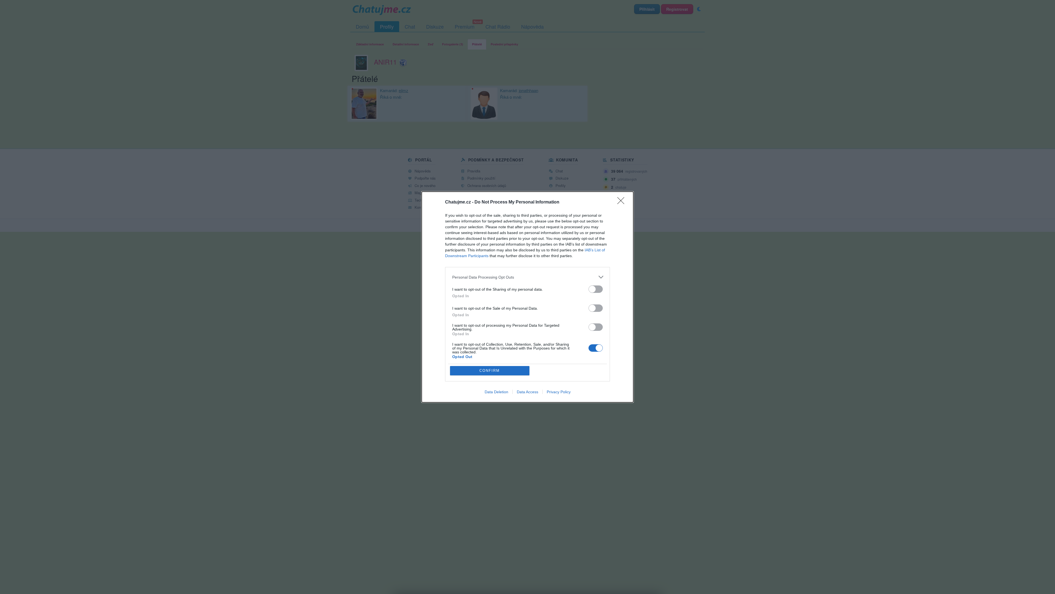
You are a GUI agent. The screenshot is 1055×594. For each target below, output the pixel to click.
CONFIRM (489, 371)
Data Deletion (496, 392)
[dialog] (527, 297)
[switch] (595, 289)
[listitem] (527, 277)
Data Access (527, 392)
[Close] (622, 202)
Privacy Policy (559, 392)
